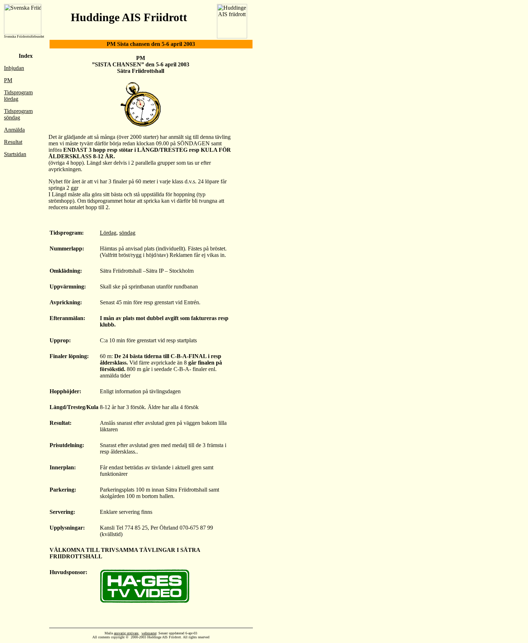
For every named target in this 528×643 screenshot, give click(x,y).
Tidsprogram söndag (18, 114)
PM (8, 80)
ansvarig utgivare (126, 633)
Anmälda (14, 130)
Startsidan (15, 154)
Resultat (13, 142)
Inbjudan (14, 68)
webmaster (149, 633)
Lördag (108, 233)
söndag (127, 233)
